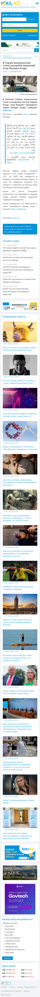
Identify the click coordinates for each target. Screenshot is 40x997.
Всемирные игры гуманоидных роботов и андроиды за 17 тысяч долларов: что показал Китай (17, 516)
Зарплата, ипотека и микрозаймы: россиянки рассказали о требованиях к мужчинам (20, 480)
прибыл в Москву (18, 209)
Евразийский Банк (12, 941)
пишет (26, 114)
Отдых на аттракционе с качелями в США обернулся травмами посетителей (20, 446)
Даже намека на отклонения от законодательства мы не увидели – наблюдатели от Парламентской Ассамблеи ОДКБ (18, 726)
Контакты (20, 987)
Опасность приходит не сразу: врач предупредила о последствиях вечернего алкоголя (18, 551)
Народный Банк (11, 946)
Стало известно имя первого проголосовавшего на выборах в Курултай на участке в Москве (17, 834)
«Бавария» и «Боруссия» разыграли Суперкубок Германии (18, 586)
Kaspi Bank (9, 952)
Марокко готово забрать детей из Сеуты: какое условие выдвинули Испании (17, 620)
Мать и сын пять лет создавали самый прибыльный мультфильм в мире (19, 347)
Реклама (12, 987)
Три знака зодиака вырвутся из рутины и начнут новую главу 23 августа (19, 413)
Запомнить (33, 35)
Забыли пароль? (9, 35)
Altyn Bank (9, 926)
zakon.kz (16, 218)
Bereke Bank (10, 929)
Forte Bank (9, 932)
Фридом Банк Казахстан (15, 949)
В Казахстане (7, 56)
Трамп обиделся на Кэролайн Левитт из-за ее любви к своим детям (19, 690)
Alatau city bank (11, 923)
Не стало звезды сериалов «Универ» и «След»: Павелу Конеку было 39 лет (19, 380)
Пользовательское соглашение (11, 991)
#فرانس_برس (24, 128)
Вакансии (27, 991)
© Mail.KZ (4, 987)
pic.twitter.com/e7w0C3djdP (22, 153)
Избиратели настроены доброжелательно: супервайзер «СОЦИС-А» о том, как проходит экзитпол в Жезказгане (17, 764)
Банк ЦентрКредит (12, 938)
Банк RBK (9, 935)
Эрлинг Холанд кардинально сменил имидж (18, 799)
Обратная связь (6, 995)
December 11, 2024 (21, 161)
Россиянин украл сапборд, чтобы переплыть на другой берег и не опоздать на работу (17, 656)
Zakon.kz (7, 110)
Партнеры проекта (30, 987)
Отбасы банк (10, 944)
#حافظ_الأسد (29, 133)
